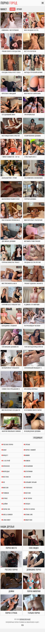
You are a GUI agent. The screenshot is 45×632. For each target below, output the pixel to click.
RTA (22, 625)
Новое (12, 9)
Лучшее (19, 9)
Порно (9, 3)
